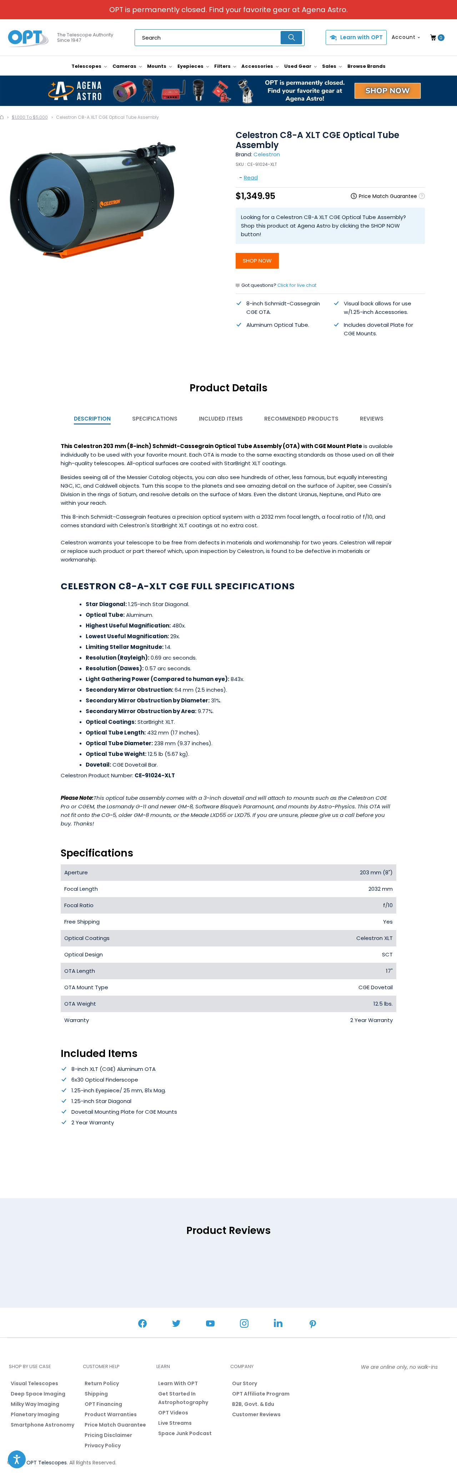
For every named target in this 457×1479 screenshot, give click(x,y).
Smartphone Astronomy (42, 1424)
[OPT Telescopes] (28, 38)
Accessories (257, 66)
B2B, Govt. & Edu (253, 1404)
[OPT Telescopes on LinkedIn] (278, 1324)
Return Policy (102, 1383)
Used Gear (298, 66)
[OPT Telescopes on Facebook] (142, 1324)
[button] (17, 1459)
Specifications (154, 418)
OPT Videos (173, 1412)
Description (92, 418)
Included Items (221, 418)
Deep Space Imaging (38, 1393)
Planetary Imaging (35, 1414)
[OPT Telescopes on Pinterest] (313, 1325)
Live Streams (175, 1423)
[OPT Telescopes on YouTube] (210, 1324)
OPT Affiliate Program (261, 1393)
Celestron (266, 154)
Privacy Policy (103, 1445)
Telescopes (86, 66)
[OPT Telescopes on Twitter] (176, 1324)
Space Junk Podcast (185, 1433)
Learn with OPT (361, 37)
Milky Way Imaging (35, 1404)
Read (251, 177)
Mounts (157, 66)
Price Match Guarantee (115, 1424)
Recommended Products (301, 418)
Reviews (371, 418)
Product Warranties (111, 1414)
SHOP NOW (257, 260)
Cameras (124, 66)
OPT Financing (103, 1404)
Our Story (244, 1383)
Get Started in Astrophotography (183, 1398)
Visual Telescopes (34, 1383)
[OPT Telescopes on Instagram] (244, 1324)
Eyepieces (191, 66)
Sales (329, 66)
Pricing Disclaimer (108, 1435)
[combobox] (220, 37)
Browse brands (366, 66)
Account (404, 37)
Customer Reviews (256, 1414)
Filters (223, 66)
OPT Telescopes (46, 1462)
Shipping (96, 1393)
